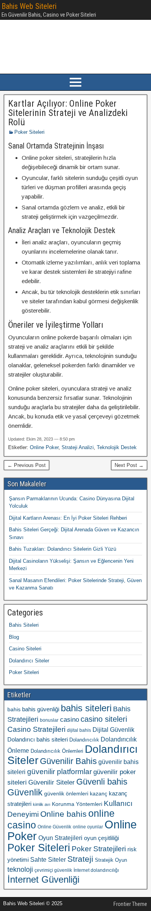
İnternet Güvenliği (43, 880)
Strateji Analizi (78, 447)
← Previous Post (26, 465)
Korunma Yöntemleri (77, 804)
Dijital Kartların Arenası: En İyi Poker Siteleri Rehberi (68, 518)
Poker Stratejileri (99, 849)
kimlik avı (41, 804)
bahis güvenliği (40, 709)
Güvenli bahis (101, 782)
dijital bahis (79, 730)
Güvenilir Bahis (68, 761)
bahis (14, 709)
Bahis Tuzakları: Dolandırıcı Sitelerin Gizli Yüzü (62, 549)
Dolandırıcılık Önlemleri (57, 751)
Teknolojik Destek (117, 447)
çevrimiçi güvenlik (53, 870)
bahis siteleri (86, 708)
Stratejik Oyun (111, 860)
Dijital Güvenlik (113, 729)
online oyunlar (88, 827)
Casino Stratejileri (36, 729)
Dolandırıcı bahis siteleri (37, 739)
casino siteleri (104, 719)
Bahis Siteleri (24, 625)
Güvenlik (25, 792)
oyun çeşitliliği (101, 838)
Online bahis (63, 813)
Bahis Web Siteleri (29, 6)
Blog (14, 637)
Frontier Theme (130, 904)
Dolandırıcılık (84, 740)
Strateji (80, 858)
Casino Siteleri (25, 649)
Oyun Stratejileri (60, 838)
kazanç (98, 793)
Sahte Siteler (48, 859)
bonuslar (49, 720)
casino (69, 719)
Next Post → (129, 465)
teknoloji (20, 869)
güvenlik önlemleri (66, 793)
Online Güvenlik (54, 827)
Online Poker (44, 447)
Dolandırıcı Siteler (29, 661)
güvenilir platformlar (59, 772)
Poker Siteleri (29, 132)
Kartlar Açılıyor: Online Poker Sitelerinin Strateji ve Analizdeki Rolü (68, 113)
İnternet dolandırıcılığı (96, 870)
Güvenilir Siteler (51, 782)
